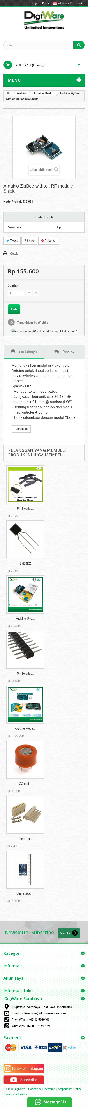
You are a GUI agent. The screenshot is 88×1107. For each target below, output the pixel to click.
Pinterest (50, 240)
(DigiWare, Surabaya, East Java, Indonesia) (42, 1007)
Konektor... (25, 838)
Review (68, 352)
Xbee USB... (25, 893)
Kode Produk (12, 201)
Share (30, 240)
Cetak (14, 253)
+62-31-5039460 (38, 1019)
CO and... (25, 783)
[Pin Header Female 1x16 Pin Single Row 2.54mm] (25, 484)
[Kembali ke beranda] (8, 93)
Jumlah (13, 285)
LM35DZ (25, 563)
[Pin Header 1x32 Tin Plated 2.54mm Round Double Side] (25, 650)
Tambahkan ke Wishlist (32, 322)
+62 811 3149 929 (38, 1026)
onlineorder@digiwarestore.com (43, 1013)
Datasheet (21, 429)
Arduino (22, 93)
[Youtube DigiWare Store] (23, 1079)
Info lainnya (27, 352)
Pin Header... (25, 508)
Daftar (45, 3)
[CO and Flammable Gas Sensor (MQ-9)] (25, 760)
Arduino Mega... (25, 728)
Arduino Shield (43, 93)
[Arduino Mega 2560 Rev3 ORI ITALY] (25, 705)
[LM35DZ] (25, 539)
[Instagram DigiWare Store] (23, 1068)
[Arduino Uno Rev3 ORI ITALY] (25, 594)
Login (35, 3)
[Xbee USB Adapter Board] (25, 870)
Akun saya (13, 978)
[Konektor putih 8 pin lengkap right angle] (25, 815)
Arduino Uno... (25, 618)
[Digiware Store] (44, 20)
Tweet (13, 240)
